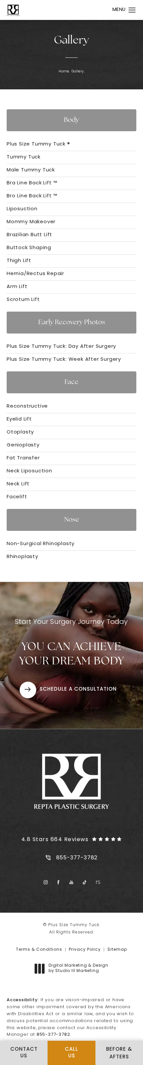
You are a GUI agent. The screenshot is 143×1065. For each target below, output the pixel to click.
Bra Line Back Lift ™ (32, 183)
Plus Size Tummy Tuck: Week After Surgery (64, 359)
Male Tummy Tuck (31, 170)
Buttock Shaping (29, 247)
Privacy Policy (85, 950)
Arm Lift (17, 286)
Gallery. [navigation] (78, 71)
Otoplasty (20, 432)
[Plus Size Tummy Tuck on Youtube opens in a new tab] (72, 882)
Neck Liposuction (29, 471)
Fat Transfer (23, 458)
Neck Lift (18, 484)
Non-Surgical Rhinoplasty (40, 543)
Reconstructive (27, 406)
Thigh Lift (19, 260)
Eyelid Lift (19, 419)
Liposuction (22, 209)
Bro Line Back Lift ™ (32, 196)
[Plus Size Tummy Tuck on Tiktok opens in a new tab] (84, 882)
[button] (132, 10)
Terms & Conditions (39, 950)
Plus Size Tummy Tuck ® (38, 144)
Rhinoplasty (22, 556)
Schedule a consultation (78, 689)
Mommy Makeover (31, 222)
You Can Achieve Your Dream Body (71, 643)
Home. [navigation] (64, 71)
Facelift (17, 497)
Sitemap (117, 950)
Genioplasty (23, 445)
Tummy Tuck (24, 157)
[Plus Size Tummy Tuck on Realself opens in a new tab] (97, 882)
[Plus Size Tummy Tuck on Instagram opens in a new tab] (45, 882)
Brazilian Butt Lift (29, 235)
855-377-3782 (53, 1034)
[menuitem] (45, 882)
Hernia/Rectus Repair (35, 273)
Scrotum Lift (23, 299)
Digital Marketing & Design (78, 969)
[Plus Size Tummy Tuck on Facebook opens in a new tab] (59, 882)
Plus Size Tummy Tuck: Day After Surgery (61, 346)
